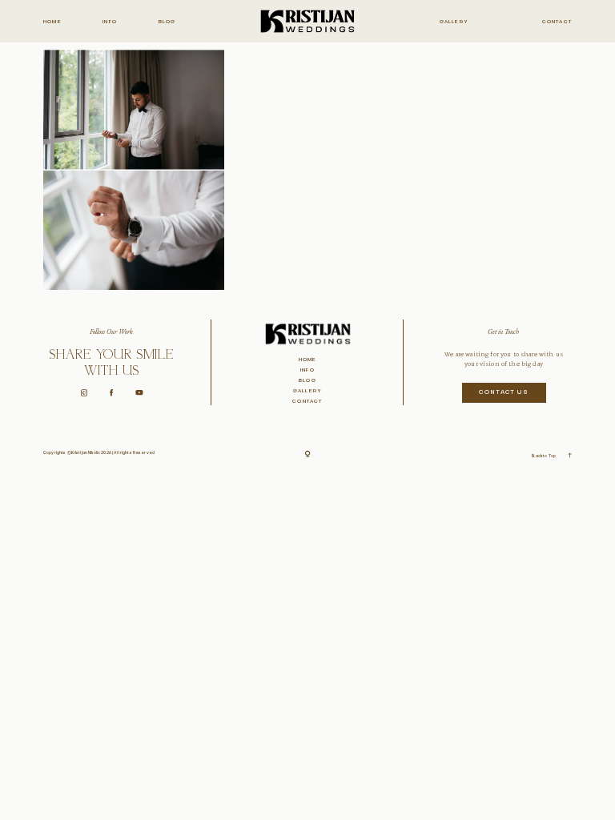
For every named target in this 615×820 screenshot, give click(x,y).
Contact (557, 22)
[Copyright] (308, 455)
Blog (167, 22)
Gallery (454, 22)
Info (109, 22)
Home (52, 22)
